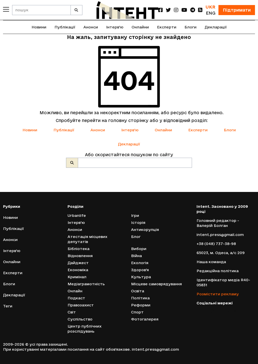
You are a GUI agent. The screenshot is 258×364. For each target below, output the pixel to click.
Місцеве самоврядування (156, 284)
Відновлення (80, 256)
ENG (210, 13)
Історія (138, 222)
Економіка (78, 270)
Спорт (137, 312)
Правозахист (81, 305)
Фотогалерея (144, 319)
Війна (136, 256)
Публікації (64, 27)
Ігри (135, 215)
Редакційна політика (218, 271)
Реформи (140, 305)
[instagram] (176, 10)
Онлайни (140, 27)
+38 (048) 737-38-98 (216, 243)
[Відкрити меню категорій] (6, 9)
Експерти (166, 27)
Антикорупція (145, 229)
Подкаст (76, 298)
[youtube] (184, 10)
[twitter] (168, 10)
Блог (136, 236)
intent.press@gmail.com (220, 234)
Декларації (216, 27)
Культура (141, 277)
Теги (7, 306)
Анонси (90, 27)
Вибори (138, 249)
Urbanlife (77, 215)
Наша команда (211, 262)
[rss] (200, 10)
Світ (72, 312)
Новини (38, 27)
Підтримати (237, 10)
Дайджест (78, 263)
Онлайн (75, 291)
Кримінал (77, 277)
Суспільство (80, 319)
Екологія (139, 263)
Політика (140, 298)
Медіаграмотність (86, 284)
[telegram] (192, 10)
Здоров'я (140, 270)
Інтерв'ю (114, 27)
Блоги (190, 27)
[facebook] (160, 10)
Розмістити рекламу (218, 294)
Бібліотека (78, 249)
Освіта (137, 291)
